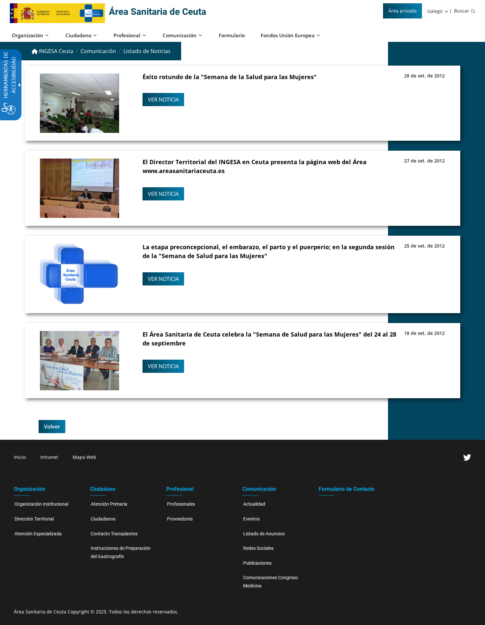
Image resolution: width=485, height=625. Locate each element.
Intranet (49, 457)
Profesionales (181, 504)
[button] (438, 11)
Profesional (180, 489)
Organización (29, 489)
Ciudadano (102, 489)
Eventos (251, 519)
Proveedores (180, 519)
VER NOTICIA (163, 99)
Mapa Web (84, 457)
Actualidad (254, 504)
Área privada (402, 11)
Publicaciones (257, 563)
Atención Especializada (38, 534)
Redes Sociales (258, 548)
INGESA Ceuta (55, 51)
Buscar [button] (461, 11)
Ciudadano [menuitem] (78, 35)
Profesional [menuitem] (126, 35)
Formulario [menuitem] (232, 35)
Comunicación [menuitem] (180, 35)
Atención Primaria (109, 504)
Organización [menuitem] (27, 35)
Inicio (20, 457)
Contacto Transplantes (114, 534)
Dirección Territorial (34, 519)
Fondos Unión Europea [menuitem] (288, 35)
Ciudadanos (103, 519)
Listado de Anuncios (264, 534)
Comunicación (98, 51)
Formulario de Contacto (346, 489)
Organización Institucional (41, 504)
